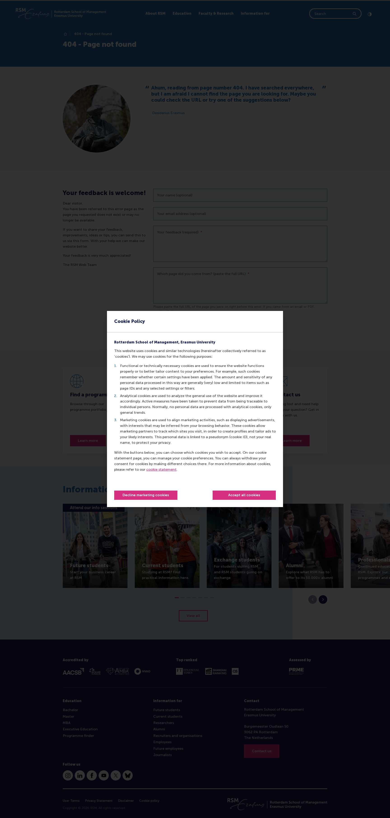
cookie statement (161, 469)
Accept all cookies (244, 495)
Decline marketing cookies (146, 495)
